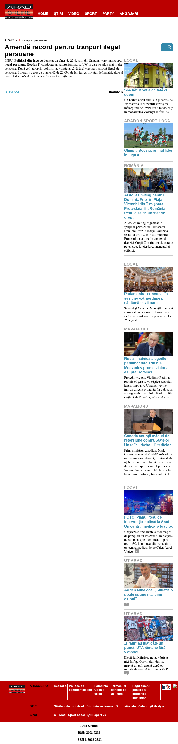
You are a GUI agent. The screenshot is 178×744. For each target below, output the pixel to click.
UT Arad (133, 561)
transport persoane (34, 40)
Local (131, 60)
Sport (91, 14)
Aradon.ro (39, 686)
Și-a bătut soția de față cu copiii (146, 92)
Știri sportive (96, 715)
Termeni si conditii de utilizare (118, 690)
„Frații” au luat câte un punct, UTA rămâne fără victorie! (144, 647)
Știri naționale (126, 706)
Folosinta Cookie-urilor (101, 690)
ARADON (11, 40)
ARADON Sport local (148, 121)
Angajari (129, 14)
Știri (34, 706)
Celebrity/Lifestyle (151, 706)
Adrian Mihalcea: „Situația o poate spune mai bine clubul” (148, 594)
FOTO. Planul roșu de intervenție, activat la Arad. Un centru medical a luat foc (148, 521)
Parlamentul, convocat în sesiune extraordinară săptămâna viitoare (146, 298)
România (134, 166)
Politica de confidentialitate (80, 688)
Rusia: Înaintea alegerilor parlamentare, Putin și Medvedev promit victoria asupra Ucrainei (146, 365)
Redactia (60, 686)
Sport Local (76, 715)
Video (73, 14)
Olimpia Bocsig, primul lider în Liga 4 (148, 152)
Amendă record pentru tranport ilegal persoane (62, 51)
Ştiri (58, 14)
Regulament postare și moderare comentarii (140, 691)
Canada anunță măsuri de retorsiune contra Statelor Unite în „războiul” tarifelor (147, 440)
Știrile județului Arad (69, 706)
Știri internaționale (99, 706)
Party (108, 14)
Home (43, 14)
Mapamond (136, 329)
